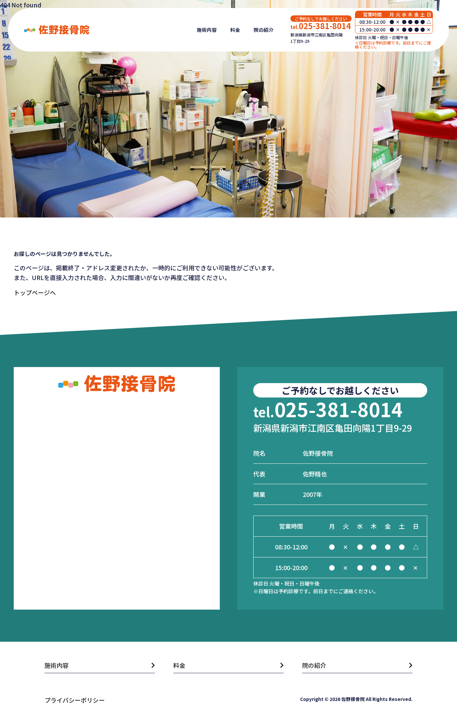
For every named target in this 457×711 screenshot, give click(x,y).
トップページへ (35, 292)
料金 (235, 29)
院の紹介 (264, 29)
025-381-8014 (320, 25)
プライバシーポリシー (74, 700)
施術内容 (207, 29)
